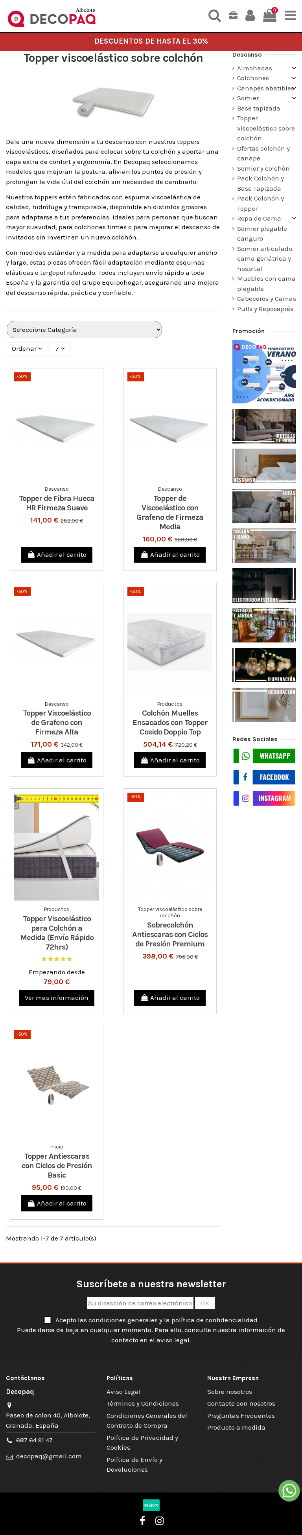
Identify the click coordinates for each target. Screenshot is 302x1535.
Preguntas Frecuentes (241, 1415)
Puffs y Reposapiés (265, 309)
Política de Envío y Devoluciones (134, 1465)
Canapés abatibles (265, 88)
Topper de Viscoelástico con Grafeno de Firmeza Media (169, 512)
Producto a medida (236, 1427)
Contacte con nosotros (241, 1403)
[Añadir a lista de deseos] (50, 479)
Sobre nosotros (229, 1391)
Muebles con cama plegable (266, 283)
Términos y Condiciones (143, 1403)
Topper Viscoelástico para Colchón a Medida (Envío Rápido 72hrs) (57, 933)
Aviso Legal (124, 1391)
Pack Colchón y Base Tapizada (260, 183)
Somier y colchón (263, 168)
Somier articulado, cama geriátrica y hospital (265, 258)
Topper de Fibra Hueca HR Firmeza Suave (56, 503)
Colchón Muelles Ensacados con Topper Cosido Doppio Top (170, 722)
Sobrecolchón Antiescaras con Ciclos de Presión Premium (170, 934)
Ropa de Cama (259, 218)
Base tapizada (258, 108)
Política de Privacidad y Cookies (142, 1443)
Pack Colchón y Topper (260, 203)
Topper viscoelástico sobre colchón (266, 128)
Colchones (253, 78)
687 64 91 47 (34, 1440)
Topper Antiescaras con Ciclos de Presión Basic (57, 1166)
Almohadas (254, 68)
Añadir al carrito (62, 554)
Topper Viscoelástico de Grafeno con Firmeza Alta (57, 722)
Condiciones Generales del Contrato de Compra (147, 1421)
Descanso (247, 54)
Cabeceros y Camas (266, 298)
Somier (248, 98)
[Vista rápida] (63, 479)
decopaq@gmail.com (49, 1456)
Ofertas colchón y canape (263, 153)
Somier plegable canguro (262, 234)
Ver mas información (56, 997)
